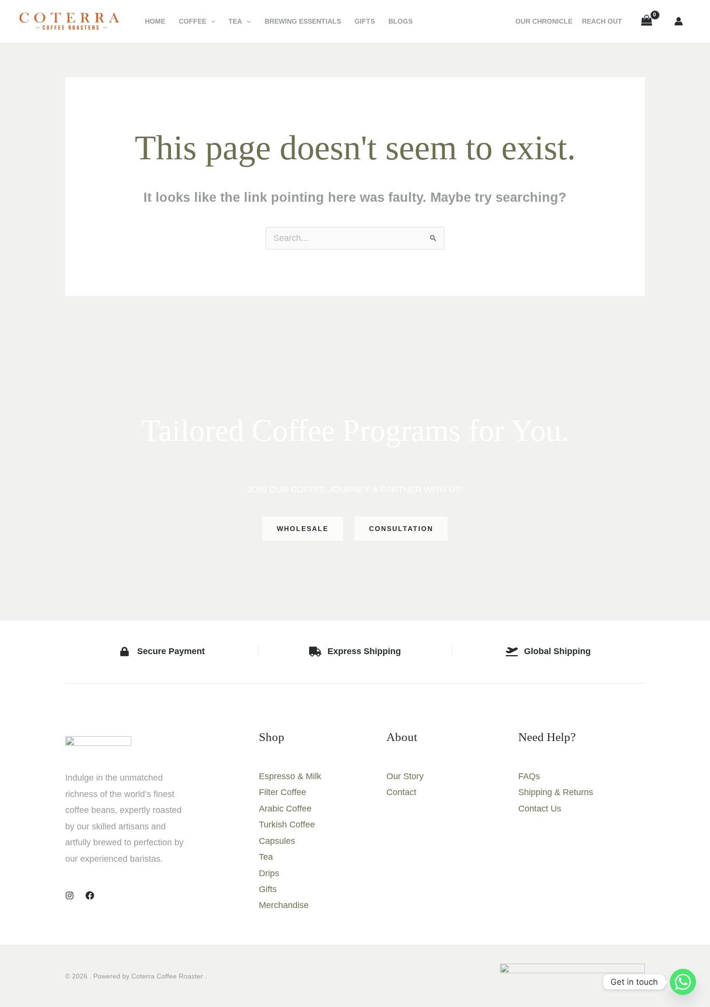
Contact (401, 792)
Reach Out (602, 21)
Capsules (277, 841)
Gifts (365, 21)
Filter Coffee (282, 792)
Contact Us (539, 808)
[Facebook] (89, 895)
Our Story (405, 776)
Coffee (192, 21)
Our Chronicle (543, 21)
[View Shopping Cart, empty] (647, 21)
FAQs (529, 776)
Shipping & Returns (555, 792)
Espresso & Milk (290, 776)
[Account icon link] (678, 21)
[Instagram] (69, 895)
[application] (210, 21)
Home (155, 21)
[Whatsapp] (683, 982)
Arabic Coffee (285, 808)
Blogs (400, 21)
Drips (269, 873)
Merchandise (284, 905)
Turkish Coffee (287, 824)
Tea (235, 21)
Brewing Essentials (303, 21)
